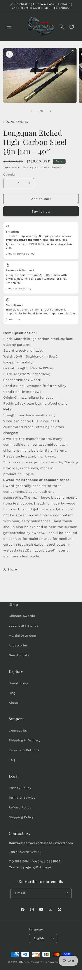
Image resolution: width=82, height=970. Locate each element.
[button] (9, 26)
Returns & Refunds (24, 750)
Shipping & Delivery (24, 740)
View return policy (18, 288)
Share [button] (12, 569)
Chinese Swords (22, 615)
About (13, 702)
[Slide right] (51, 111)
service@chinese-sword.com (48, 843)
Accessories (18, 645)
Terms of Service (22, 797)
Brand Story (18, 683)
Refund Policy (20, 807)
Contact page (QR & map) (30, 867)
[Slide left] (31, 111)
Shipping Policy (21, 817)
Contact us (13, 319)
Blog (12, 693)
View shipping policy (20, 253)
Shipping (28, 167)
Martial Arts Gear (23, 635)
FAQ (12, 760)
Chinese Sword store (33, 962)
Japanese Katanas (23, 625)
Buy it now (41, 211)
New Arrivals (19, 655)
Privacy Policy (20, 787)
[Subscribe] (67, 893)
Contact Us (18, 730)
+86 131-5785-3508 (25, 852)
